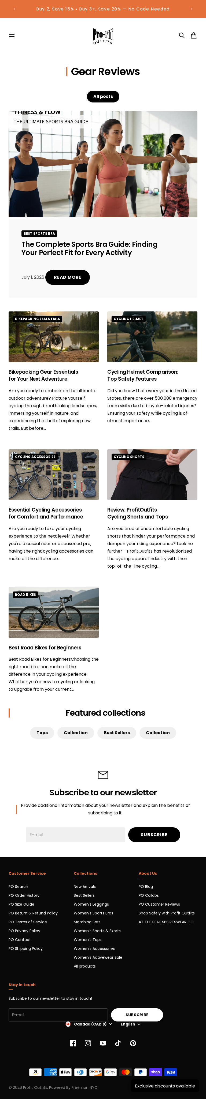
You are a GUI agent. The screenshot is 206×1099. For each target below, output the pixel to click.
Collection (76, 733)
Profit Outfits (35, 1087)
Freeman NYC (84, 1087)
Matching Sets (87, 922)
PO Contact (20, 939)
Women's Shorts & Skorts (97, 930)
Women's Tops (88, 939)
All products (85, 966)
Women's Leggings (91, 904)
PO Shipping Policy (26, 948)
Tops (42, 733)
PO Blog (146, 886)
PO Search (18, 886)
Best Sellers (117, 733)
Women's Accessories (94, 948)
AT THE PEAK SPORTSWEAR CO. (166, 922)
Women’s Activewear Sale (98, 957)
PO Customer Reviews (159, 904)
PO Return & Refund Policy (33, 913)
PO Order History (24, 895)
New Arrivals (85, 886)
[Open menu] (12, 35)
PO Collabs (149, 895)
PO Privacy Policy (24, 930)
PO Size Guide (21, 904)
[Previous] (14, 9)
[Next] (191, 9)
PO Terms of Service (28, 922)
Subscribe (154, 835)
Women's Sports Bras (93, 913)
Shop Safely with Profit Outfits (167, 913)
